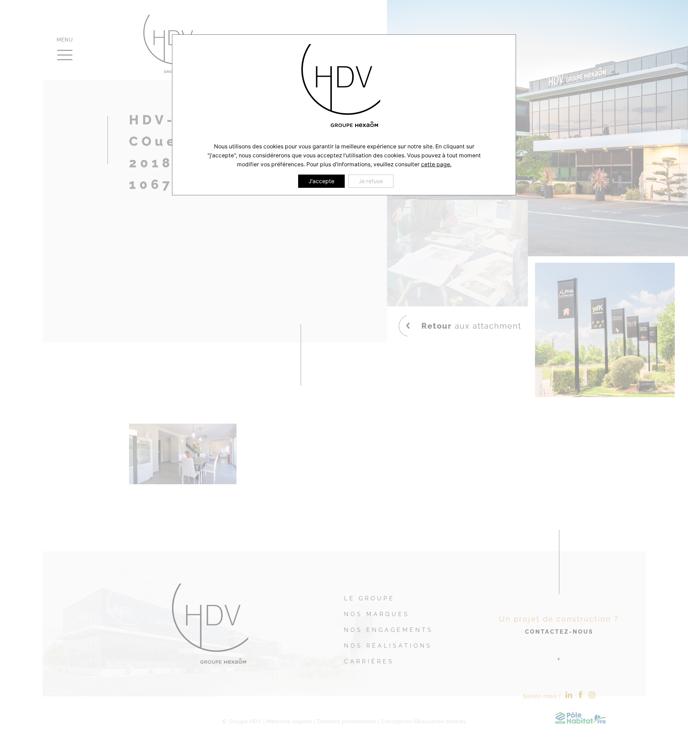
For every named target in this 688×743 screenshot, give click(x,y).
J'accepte (321, 181)
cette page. (436, 164)
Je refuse (371, 181)
